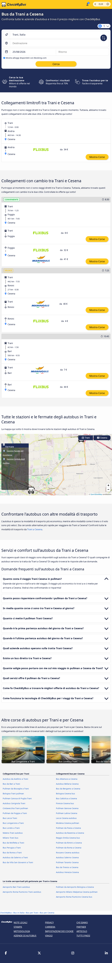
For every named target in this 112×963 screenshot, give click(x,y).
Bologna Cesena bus (65, 793)
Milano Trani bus (10, 837)
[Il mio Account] (87, 4)
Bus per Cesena (47, 912)
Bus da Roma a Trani (12, 852)
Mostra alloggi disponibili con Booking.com (26, 58)
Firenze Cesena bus (65, 803)
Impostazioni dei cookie (59, 931)
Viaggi (48, 935)
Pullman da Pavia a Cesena (68, 828)
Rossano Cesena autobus (67, 852)
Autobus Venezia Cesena (67, 872)
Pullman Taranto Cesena (67, 862)
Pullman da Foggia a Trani (15, 813)
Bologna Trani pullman (13, 793)
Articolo (81, 931)
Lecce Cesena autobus (66, 818)
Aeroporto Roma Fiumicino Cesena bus (74, 897)
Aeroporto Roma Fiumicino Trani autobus (22, 892)
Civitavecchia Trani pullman (15, 808)
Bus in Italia (18, 912)
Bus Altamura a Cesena (66, 779)
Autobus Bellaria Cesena (67, 784)
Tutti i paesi (83, 935)
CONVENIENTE (11, 199)
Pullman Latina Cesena (66, 813)
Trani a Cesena (34, 529)
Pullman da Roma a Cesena (68, 847)
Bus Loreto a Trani (11, 828)
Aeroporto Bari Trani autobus (16, 887)
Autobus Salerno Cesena (67, 857)
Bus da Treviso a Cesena (67, 867)
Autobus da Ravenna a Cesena (70, 833)
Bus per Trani (32, 912)
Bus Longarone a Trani (13, 823)
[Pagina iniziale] (13, 4)
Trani (87, 437)
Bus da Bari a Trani (11, 784)
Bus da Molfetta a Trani (13, 842)
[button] (31, 490)
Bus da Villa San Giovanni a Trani (18, 862)
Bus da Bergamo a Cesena (68, 788)
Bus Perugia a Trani (12, 847)
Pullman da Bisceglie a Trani (16, 788)
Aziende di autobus (25, 935)
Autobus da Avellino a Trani (15, 779)
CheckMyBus (6, 912)
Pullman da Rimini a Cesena (69, 842)
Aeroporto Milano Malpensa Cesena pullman (77, 892)
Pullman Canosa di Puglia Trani (17, 798)
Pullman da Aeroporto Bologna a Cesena (75, 887)
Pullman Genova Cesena (67, 808)
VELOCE (8, 270)
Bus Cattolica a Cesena (66, 798)
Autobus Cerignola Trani (14, 803)
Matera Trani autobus (13, 833)
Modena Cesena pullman (67, 823)
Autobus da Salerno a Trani (15, 857)
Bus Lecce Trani (10, 818)
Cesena (103, 437)
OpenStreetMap (96, 494)
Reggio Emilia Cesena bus (68, 837)
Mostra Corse (97, 157)
